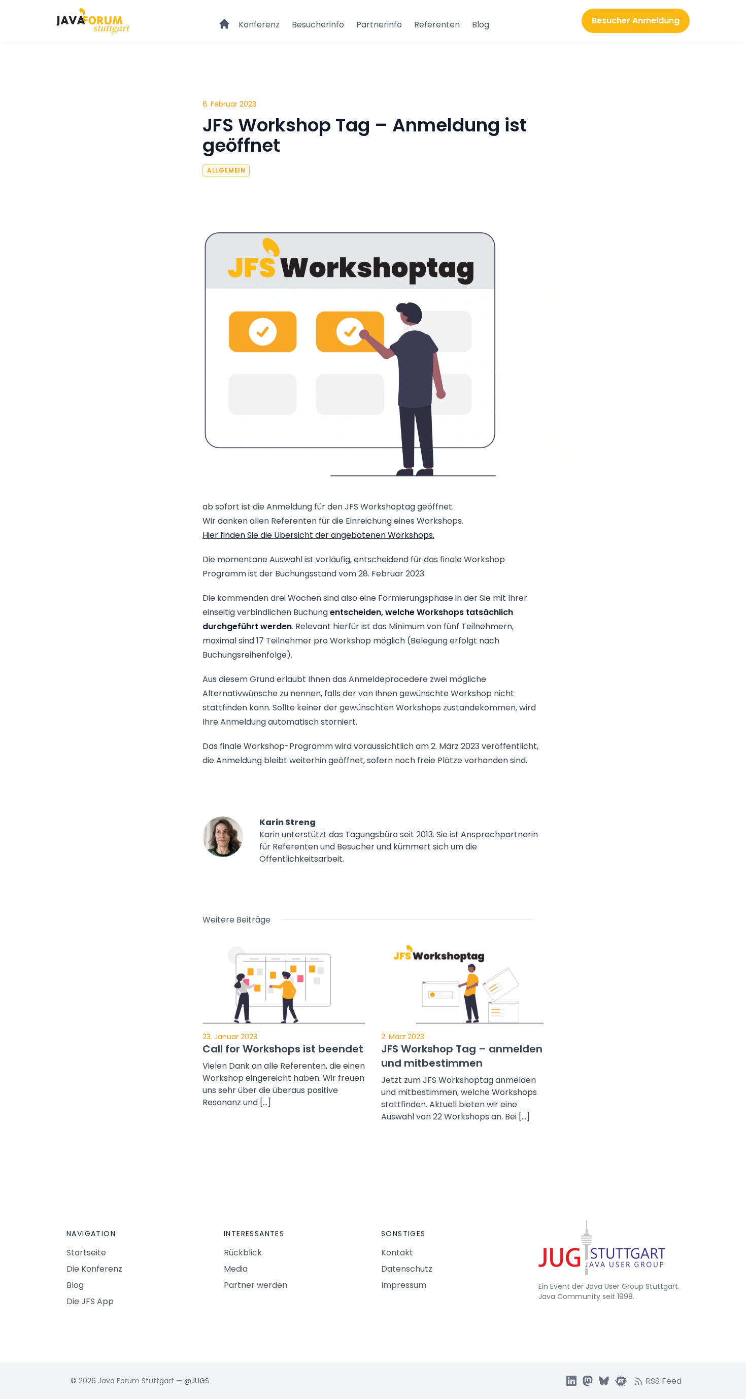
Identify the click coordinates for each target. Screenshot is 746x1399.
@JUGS (196, 1381)
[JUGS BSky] (604, 1381)
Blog (480, 24)
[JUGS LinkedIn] (571, 1381)
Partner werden (255, 1285)
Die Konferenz (94, 1269)
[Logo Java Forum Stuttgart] (92, 21)
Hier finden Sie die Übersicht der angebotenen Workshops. (318, 535)
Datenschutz (406, 1269)
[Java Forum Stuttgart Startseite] (609, 1252)
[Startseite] (224, 19)
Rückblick (243, 1252)
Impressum (403, 1285)
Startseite (86, 1252)
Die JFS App (90, 1301)
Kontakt (397, 1252)
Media (236, 1269)
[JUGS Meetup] (621, 1381)
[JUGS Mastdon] (588, 1381)
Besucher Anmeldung (636, 20)
